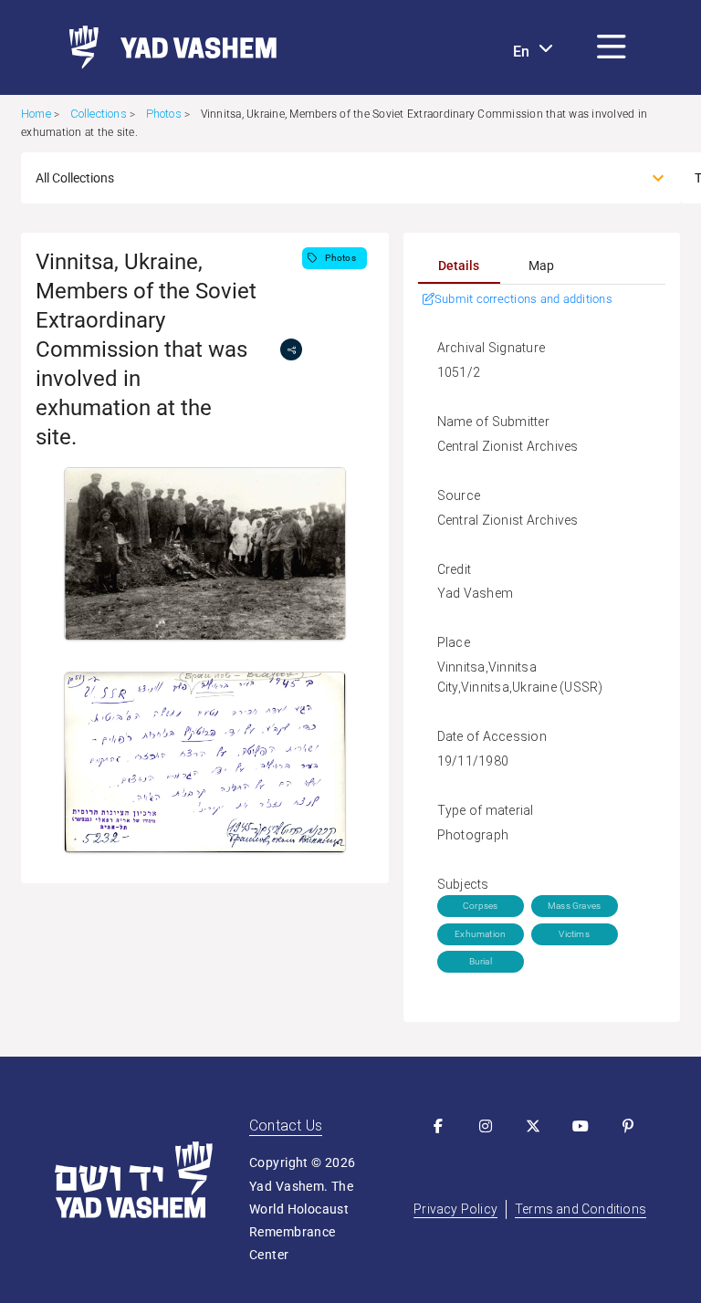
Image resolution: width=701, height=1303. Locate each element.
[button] (611, 47)
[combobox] (334, 178)
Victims (574, 934)
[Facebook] (438, 1126)
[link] (166, 47)
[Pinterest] (628, 1126)
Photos (164, 113)
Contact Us (285, 1125)
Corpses (480, 906)
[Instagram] (485, 1126)
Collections (98, 113)
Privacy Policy (455, 1209)
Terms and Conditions (580, 1209)
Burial (480, 961)
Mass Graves (574, 906)
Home (36, 113)
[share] (291, 349)
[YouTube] (580, 1126)
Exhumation (480, 934)
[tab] (459, 265)
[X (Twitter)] (533, 1126)
